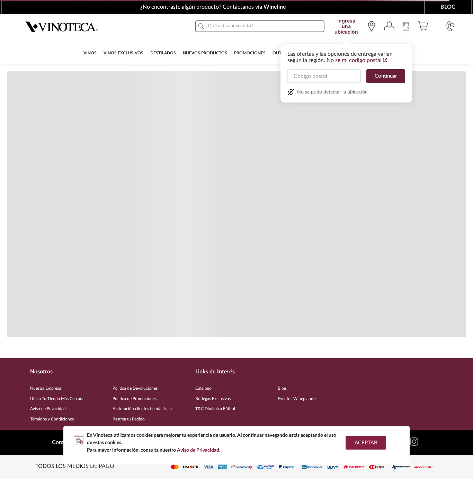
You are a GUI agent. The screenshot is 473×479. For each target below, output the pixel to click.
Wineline (275, 7)
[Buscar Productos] (201, 26)
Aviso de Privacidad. (198, 450)
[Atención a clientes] (450, 26)
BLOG (448, 7)
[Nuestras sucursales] (373, 26)
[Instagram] (414, 442)
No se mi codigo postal (354, 60)
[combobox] (259, 26)
